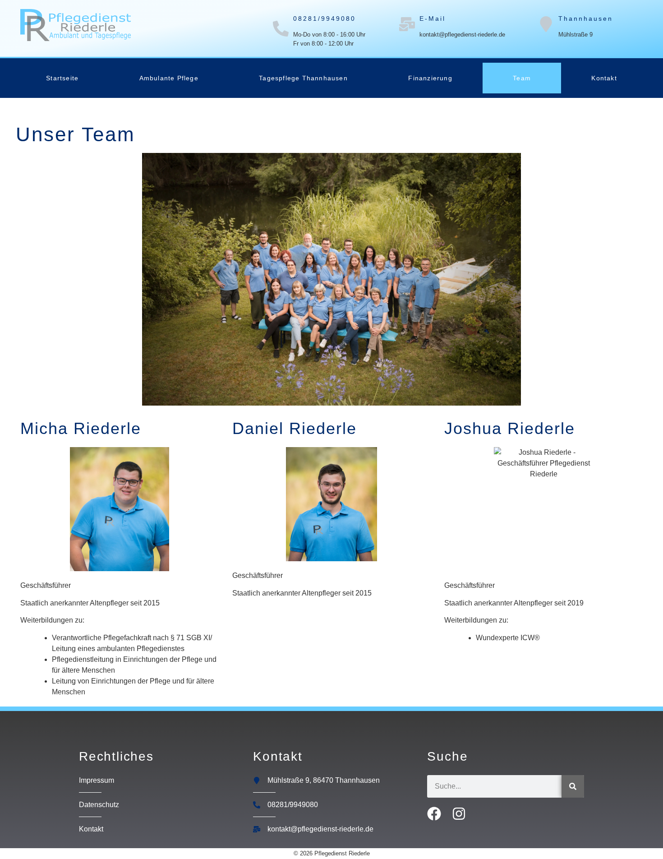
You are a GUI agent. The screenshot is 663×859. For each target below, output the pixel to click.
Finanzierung (430, 78)
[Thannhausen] (546, 24)
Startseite (62, 78)
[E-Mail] (407, 24)
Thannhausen (585, 18)
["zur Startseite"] (75, 25)
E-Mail (432, 18)
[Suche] (573, 786)
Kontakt (604, 78)
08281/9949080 (324, 18)
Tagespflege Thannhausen (303, 78)
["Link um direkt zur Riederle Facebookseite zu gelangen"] (437, 814)
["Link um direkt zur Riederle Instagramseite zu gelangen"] (462, 814)
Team (522, 78)
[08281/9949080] (281, 29)
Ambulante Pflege (168, 78)
